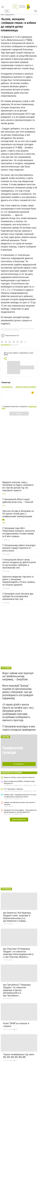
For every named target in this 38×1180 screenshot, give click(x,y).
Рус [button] (7, 11)
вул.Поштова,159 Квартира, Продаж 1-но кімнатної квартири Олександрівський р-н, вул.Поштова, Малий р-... (18, 952)
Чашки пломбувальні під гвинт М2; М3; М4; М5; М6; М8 (18, 1056)
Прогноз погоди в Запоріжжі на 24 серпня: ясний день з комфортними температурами (18, 514)
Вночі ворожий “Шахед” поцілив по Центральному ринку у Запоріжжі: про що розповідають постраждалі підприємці (17, 692)
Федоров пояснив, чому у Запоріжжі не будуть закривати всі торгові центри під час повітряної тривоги (17, 486)
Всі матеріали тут (19, 764)
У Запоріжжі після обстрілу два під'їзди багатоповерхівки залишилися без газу (17, 596)
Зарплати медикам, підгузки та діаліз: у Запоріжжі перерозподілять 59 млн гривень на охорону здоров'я (18, 580)
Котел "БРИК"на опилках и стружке (16, 1024)
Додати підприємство (19, 819)
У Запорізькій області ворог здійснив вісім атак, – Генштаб (17, 500)
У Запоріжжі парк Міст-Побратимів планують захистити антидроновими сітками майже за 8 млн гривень (18, 532)
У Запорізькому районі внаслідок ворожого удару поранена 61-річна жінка (19, 548)
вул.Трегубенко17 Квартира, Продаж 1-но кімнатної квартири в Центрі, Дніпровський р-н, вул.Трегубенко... (17, 990)
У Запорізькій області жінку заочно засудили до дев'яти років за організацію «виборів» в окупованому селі (19, 563)
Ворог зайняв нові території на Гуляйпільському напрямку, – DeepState (17, 676)
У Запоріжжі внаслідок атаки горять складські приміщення (19, 728)
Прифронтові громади (12, 750)
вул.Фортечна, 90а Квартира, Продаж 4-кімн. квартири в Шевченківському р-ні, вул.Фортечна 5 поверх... (17, 916)
